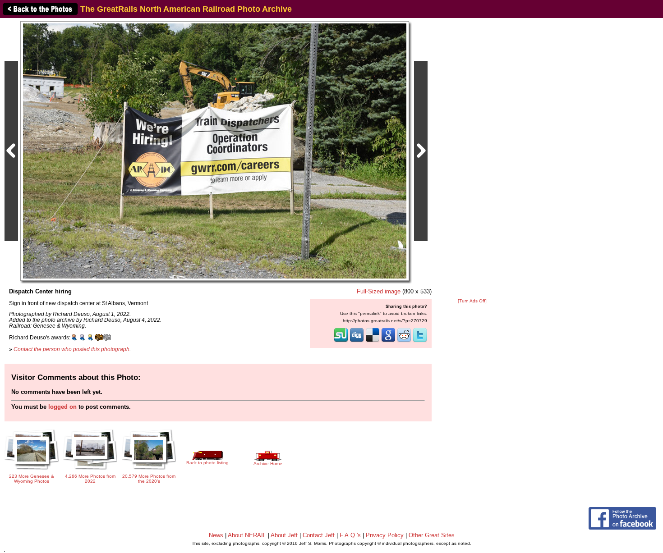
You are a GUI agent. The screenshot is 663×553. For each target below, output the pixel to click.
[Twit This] (420, 341)
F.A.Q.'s (350, 535)
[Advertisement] (472, 158)
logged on (62, 406)
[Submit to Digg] (357, 341)
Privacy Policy (385, 535)
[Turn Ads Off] (472, 300)
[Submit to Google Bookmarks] (388, 341)
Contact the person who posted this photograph (71, 349)
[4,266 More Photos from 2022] (90, 470)
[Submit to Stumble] (341, 341)
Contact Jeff (319, 535)
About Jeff (284, 535)
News (216, 535)
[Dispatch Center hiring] (214, 150)
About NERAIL (247, 535)
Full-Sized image (379, 291)
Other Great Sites (432, 535)
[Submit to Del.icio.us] (372, 341)
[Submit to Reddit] (404, 341)
